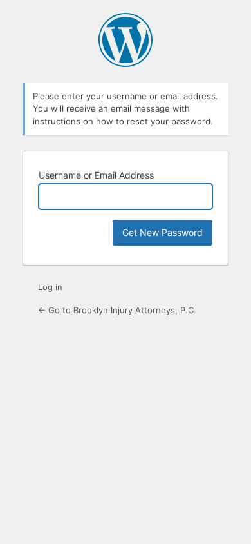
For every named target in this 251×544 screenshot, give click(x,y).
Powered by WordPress (125, 40)
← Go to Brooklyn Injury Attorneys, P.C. (117, 310)
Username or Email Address (96, 175)
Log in (50, 287)
